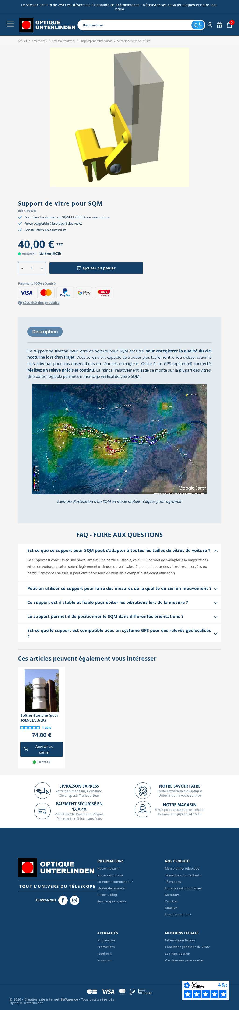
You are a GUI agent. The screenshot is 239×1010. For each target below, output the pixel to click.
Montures (172, 895)
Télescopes (173, 882)
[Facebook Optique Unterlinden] (63, 900)
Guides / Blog (107, 895)
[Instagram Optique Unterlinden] (74, 900)
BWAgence (69, 999)
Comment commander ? (115, 882)
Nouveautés (106, 940)
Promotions (106, 947)
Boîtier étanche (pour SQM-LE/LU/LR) (39, 717)
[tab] (45, 332)
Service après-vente (111, 901)
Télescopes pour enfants (183, 875)
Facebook (104, 953)
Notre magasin (108, 868)
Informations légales (180, 940)
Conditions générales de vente (187, 947)
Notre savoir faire (110, 875)
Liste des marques (178, 914)
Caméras (171, 901)
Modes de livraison (111, 888)
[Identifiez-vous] (209, 25)
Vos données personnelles (184, 960)
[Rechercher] (197, 25)
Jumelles (171, 908)
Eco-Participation (177, 953)
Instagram (105, 960)
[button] (22, 268)
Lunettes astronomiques (183, 888)
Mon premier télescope (182, 868)
